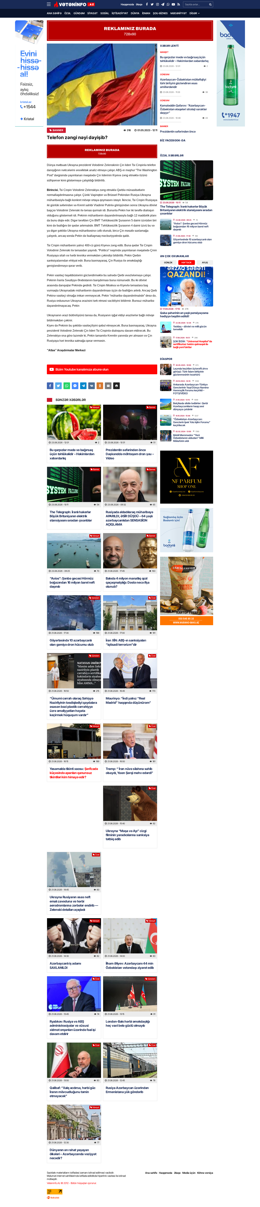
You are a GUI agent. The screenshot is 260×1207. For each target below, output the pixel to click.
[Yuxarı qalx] (250, 1197)
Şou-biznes (160, 13)
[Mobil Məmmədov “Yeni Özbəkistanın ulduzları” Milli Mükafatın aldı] (165, 435)
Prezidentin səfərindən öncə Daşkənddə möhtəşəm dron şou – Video (130, 454)
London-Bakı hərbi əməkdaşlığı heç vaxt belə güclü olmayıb (128, 1023)
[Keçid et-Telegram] (162, 4)
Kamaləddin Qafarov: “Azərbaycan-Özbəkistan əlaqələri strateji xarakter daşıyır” (183, 109)
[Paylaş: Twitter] (58, 385)
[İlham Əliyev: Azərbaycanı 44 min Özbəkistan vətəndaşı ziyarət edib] (130, 938)
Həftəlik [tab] (186, 262)
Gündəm (79, 13)
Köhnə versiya (205, 1172)
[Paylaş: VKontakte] (91, 385)
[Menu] (50, 4)
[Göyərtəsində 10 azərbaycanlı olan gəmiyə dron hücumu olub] (74, 615)
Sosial (104, 13)
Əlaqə (177, 1172)
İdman (146, 13)
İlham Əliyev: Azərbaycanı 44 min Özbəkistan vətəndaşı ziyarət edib (130, 965)
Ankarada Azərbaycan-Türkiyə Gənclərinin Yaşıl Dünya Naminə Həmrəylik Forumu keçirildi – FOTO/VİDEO (191, 389)
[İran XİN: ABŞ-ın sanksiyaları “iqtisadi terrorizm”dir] (130, 615)
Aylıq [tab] (205, 262)
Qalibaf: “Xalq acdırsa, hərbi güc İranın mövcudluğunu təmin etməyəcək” (73, 1092)
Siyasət (92, 13)
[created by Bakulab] (130, 1197)
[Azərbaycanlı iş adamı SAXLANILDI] (74, 938)
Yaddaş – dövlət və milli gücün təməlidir (190, 328)
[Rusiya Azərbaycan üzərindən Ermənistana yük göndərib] (130, 1063)
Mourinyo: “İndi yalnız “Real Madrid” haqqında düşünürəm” (128, 700)
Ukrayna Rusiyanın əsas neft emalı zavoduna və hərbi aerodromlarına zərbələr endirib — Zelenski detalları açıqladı (74, 903)
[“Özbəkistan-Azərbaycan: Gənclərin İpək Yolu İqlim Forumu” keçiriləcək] (165, 420)
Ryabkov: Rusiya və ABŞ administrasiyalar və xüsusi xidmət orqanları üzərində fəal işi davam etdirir (73, 1028)
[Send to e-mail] (108, 385)
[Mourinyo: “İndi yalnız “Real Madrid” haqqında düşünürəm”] (130, 673)
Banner (58, 130)
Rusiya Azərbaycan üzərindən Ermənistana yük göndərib (127, 1090)
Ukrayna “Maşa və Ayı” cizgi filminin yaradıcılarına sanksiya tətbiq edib (127, 835)
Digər (193, 13)
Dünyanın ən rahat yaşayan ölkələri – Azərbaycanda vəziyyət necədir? (73, 1154)
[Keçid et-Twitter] (152, 4)
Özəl (67, 13)
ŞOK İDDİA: (192, 344)
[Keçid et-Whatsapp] (168, 4)
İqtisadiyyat (120, 13)
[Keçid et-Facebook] (146, 4)
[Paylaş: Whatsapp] (66, 385)
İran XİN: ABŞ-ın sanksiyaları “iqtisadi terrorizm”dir (126, 642)
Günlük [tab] (168, 262)
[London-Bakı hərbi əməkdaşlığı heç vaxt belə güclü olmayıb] (130, 996)
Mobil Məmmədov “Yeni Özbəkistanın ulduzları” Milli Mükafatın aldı (188, 438)
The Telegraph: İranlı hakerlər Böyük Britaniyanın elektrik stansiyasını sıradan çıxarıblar (71, 516)
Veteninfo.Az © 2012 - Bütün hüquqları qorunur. (72, 1183)
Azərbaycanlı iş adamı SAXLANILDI (65, 965)
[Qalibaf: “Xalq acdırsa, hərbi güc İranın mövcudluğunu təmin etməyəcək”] (74, 1063)
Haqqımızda (165, 1172)
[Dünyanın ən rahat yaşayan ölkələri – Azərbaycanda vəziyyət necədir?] (74, 1125)
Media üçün (188, 1172)
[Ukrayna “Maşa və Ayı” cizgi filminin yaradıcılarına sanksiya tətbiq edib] (130, 806)
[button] (116, 385)
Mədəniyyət (179, 13)
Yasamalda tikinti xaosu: (74, 773)
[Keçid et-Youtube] (173, 4)
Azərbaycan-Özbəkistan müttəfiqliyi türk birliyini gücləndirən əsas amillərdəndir (183, 83)
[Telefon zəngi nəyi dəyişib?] (102, 84)
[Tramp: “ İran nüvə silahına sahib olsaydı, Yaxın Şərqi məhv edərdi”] (130, 744)
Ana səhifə (54, 13)
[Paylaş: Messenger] (75, 385)
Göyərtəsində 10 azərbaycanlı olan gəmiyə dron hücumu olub (72, 642)
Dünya (135, 13)
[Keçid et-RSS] (178, 4)
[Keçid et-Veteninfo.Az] (74, 4)
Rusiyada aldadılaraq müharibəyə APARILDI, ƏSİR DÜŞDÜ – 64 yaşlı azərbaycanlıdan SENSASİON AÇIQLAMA (129, 518)
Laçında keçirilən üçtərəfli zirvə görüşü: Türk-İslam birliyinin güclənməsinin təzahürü (190, 371)
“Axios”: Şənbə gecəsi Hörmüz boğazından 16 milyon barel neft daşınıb (72, 583)
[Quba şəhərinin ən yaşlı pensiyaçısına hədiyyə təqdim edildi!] (186, 286)
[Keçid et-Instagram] (157, 4)
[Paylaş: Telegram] (83, 385)
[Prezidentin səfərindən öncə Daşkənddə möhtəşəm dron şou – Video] (130, 425)
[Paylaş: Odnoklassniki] (100, 385)
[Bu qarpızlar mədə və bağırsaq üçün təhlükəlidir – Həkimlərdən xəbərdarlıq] (74, 425)
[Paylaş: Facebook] (50, 385)
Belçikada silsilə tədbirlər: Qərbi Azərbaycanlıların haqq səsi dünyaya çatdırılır (190, 406)
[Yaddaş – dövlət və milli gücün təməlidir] (165, 327)
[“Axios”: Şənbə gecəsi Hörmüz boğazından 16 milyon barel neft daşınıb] (74, 553)
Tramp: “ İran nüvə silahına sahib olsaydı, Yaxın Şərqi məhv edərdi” (130, 771)
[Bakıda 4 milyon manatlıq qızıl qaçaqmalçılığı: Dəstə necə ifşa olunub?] (130, 553)
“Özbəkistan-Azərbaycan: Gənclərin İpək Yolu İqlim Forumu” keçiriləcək (191, 422)
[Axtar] (210, 4)
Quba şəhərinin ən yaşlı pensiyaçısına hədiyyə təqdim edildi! (184, 314)
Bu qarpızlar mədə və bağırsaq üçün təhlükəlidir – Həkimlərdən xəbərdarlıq (72, 454)
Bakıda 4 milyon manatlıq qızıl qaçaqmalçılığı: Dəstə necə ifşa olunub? (127, 583)
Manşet (96, 407)
